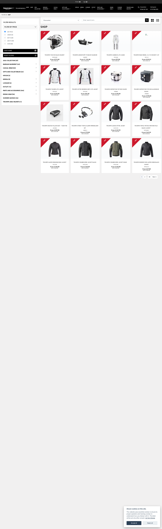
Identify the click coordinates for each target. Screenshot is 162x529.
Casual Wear (56, 8)
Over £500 (10, 44)
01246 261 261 (144, 9)
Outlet (93, 7)
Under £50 (10, 35)
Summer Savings (120, 8)
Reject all (150, 523)
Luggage (88, 7)
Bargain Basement (45, 8)
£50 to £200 (10, 38)
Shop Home (8, 51)
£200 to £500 (10, 41)
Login (84, 2)
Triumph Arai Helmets (130, 8)
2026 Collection (37, 8)
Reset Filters (9, 55)
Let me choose (150, 518)
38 (149, 177)
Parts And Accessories (100, 8)
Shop (31, 7)
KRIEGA (82, 7)
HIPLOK (77, 7)
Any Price (10, 32)
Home (27, 7)
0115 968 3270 (154, 9)
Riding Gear (111, 8)
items (77, 2)
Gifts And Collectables (66, 8)
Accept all (134, 523)
